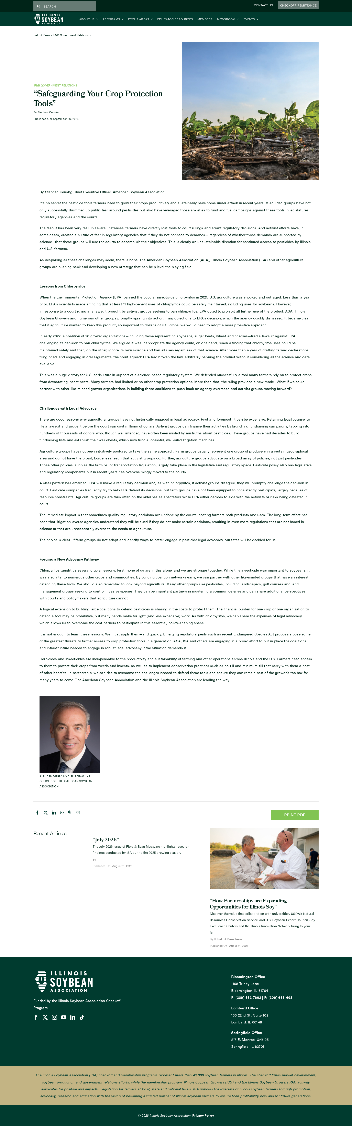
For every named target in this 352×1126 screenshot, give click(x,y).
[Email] (78, 817)
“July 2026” (106, 840)
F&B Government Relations (71, 35)
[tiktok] (82, 1017)
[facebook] (35, 1017)
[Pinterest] (70, 817)
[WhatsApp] (62, 817)
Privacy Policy (203, 1115)
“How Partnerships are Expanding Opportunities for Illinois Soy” (248, 904)
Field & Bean (41, 35)
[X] (46, 817)
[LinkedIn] (54, 817)
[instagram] (54, 1017)
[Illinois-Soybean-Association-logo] (48, 14)
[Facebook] (37, 817)
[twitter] (45, 1017)
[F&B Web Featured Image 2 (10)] (264, 829)
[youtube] (63, 1017)
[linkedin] (72, 1017)
